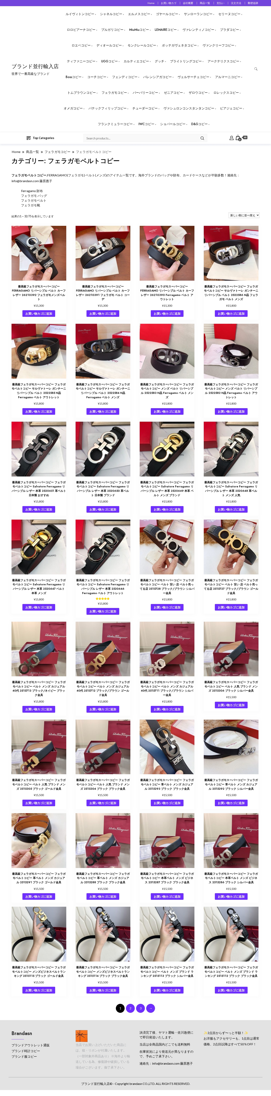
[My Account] (232, 137)
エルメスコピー (139, 14)
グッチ (159, 61)
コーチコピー (96, 77)
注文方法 (236, 3)
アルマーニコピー (227, 77)
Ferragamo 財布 (32, 191)
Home (151, 3)
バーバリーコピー (145, 92)
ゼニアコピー (173, 92)
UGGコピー (109, 61)
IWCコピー (146, 124)
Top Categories (43, 138)
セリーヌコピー (229, 14)
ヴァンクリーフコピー (218, 45)
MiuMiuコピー (139, 29)
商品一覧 (205, 3)
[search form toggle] (255, 69)
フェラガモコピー (114, 92)
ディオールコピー (109, 45)
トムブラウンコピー (81, 92)
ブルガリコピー (112, 29)
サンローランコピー (198, 14)
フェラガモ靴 (30, 205)
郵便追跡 (253, 3)
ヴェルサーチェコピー (193, 77)
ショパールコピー (172, 124)
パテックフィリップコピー (107, 108)
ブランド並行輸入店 (35, 66)
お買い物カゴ (168, 3)
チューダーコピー (145, 108)
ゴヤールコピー (167, 14)
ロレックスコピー (226, 92)
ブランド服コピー (24, 1056)
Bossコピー (74, 77)
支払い (220, 3)
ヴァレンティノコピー (198, 29)
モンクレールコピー (142, 45)
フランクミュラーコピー (115, 124)
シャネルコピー (111, 14)
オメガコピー (73, 108)
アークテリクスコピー (223, 61)
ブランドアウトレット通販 (31, 1045)
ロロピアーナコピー (81, 29)
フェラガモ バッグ (34, 195)
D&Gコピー (199, 124)
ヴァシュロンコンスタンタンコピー (188, 108)
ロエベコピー (81, 45)
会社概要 (188, 3)
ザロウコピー (198, 92)
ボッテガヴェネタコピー (179, 45)
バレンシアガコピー (157, 77)
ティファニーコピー (81, 61)
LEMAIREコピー (166, 29)
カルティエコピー (136, 61)
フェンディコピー (124, 77)
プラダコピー (229, 29)
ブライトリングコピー (186, 61)
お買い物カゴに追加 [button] (38, 313)
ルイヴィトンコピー (80, 14)
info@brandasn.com (25, 181)
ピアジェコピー (231, 108)
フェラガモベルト (33, 200)
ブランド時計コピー (26, 1051)
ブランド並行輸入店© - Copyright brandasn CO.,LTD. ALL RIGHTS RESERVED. (135, 1083)
